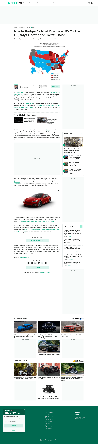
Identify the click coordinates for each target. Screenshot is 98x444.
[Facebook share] (28, 263)
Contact (77, 414)
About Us (77, 409)
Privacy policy (38, 439)
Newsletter (66, 3)
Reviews (31, 3)
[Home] (15, 3)
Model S (16, 184)
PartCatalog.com (24, 257)
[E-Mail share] (46, 263)
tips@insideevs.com (44, 272)
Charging (71, 259)
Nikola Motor (22, 27)
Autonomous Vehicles (74, 251)
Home (15, 27)
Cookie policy (45, 439)
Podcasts (54, 3)
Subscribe (13, 425)
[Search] (89, 3)
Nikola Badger (21, 92)
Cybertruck (17, 182)
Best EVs (72, 3)
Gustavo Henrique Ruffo (27, 86)
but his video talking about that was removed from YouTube (36, 221)
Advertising (77, 412)
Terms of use (60, 439)
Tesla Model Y (29, 103)
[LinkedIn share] (35, 263)
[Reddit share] (42, 263)
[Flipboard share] (39, 263)
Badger (28, 27)
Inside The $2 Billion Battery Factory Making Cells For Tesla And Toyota (72, 241)
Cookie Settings (52, 439)
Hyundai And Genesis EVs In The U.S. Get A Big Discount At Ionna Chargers (73, 256)
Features (39, 3)
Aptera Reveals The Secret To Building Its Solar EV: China (72, 263)
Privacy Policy (16, 428)
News (24, 3)
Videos (48, 3)
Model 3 (48, 130)
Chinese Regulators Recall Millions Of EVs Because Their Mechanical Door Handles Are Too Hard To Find (73, 232)
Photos (60, 3)
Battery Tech (71, 244)
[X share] (32, 263)
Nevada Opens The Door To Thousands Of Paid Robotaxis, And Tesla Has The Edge (72, 248)
